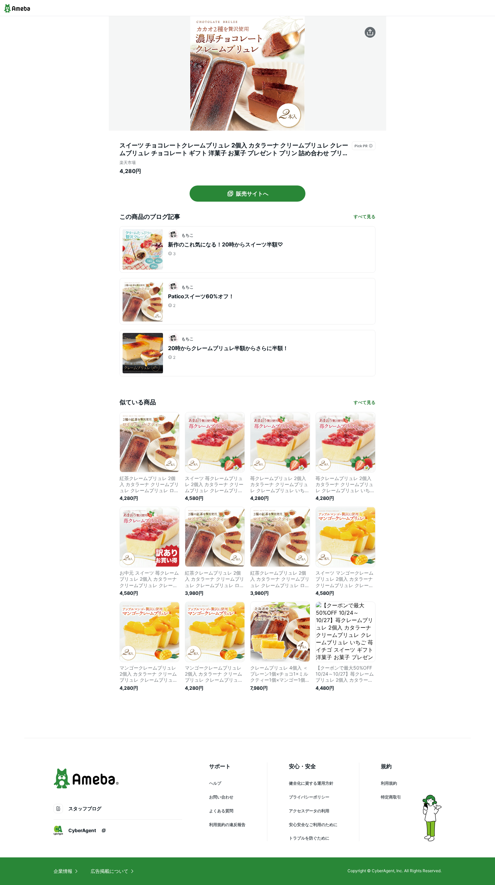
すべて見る (364, 216)
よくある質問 (221, 810)
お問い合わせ (221, 796)
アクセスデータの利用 (309, 810)
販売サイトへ (252, 193)
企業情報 (63, 871)
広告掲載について (109, 871)
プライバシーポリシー (309, 796)
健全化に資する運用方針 (311, 783)
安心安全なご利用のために (313, 824)
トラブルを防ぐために (309, 838)
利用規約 (389, 783)
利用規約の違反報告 (227, 824)
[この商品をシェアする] (370, 32)
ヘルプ (215, 783)
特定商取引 (391, 796)
